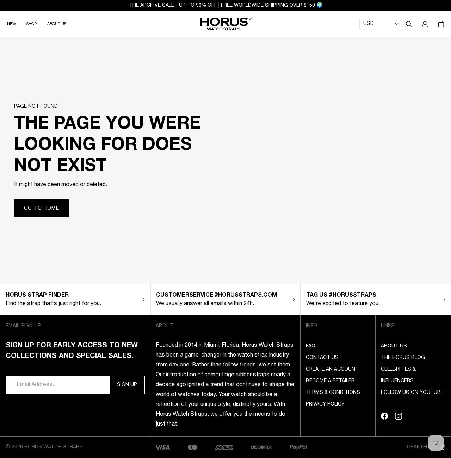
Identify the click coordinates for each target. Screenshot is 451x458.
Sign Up (127, 385)
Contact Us (322, 357)
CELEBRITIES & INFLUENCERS (398, 375)
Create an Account (332, 369)
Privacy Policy (325, 404)
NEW (11, 24)
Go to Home (41, 208)
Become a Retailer (330, 381)
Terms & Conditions (333, 392)
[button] (409, 24)
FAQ (310, 346)
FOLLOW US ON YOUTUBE (412, 392)
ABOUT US (56, 24)
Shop (31, 24)
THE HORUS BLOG (403, 357)
